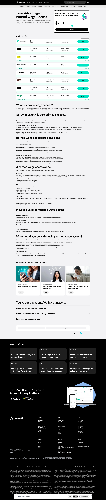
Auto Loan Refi (80, 425)
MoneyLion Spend (26, 176)
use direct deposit (36, 190)
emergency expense (46, 242)
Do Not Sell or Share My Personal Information (66, 447)
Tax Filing (79, 427)
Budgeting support (25, 201)
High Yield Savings (61, 423)
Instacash (39, 423)
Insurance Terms (69, 458)
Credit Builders (40, 425)
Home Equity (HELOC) (42, 428)
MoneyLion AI (86, 333)
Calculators (40, 446)
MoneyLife (39, 445)
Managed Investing (61, 426)
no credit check (28, 180)
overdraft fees (47, 244)
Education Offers (81, 428)
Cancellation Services (82, 433)
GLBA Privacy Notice (61, 448)
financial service (32, 117)
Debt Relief (80, 421)
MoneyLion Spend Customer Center (64, 452)
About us (39, 442)
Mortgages (40, 430)
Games (59, 432)
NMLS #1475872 (62, 457)
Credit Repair (80, 432)
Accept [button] (75, 496)
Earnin (17, 186)
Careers (39, 443)
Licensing (59, 450)
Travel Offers (80, 431)
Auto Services (80, 426)
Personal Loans (40, 420)
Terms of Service (48, 457)
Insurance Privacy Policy (51, 458)
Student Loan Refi (81, 422)
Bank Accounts (60, 421)
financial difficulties (48, 157)
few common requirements (40, 213)
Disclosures (68, 457)
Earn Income (60, 422)
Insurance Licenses (61, 458)
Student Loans (40, 427)
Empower (18, 198)
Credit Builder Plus (41, 426)
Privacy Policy (60, 446)
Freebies (59, 433)
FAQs (59, 443)
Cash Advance (40, 422)
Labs (38, 448)
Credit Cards (40, 421)
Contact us (60, 442)
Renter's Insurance (81, 430)
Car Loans (39, 431)
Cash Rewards (60, 434)
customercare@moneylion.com (83, 446)
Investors (39, 447)
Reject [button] (70, 496)
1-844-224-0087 (81, 445)
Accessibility (60, 451)
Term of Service (60, 445)
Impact (39, 450)
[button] (83, 496)
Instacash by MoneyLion (21, 175)
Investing (59, 425)
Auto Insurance (80, 423)
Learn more (28, 496)
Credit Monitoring (81, 420)
